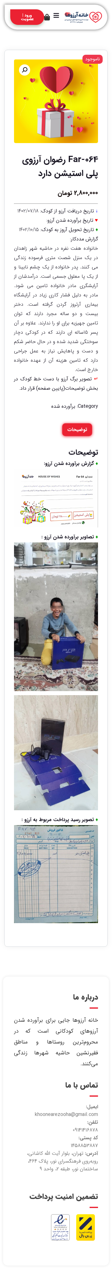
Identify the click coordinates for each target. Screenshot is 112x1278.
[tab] (77, 429)
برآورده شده (63, 406)
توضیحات (77, 430)
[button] (24, 70)
